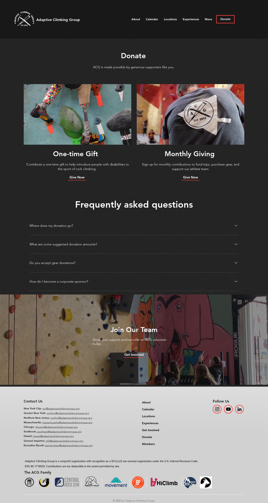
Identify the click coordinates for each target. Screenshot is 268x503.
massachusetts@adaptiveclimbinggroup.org (67, 422)
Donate (147, 437)
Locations (148, 416)
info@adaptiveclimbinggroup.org (64, 440)
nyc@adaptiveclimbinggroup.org (61, 408)
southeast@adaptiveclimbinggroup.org (59, 431)
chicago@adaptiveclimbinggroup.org (56, 427)
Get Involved (150, 430)
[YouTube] (228, 409)
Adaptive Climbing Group (58, 20)
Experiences (150, 423)
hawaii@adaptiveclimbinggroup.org (53, 436)
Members (148, 444)
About (146, 402)
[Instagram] (217, 409)
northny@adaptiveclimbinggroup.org (68, 413)
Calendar (148, 409)
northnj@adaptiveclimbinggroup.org (71, 417)
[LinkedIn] (239, 409)
